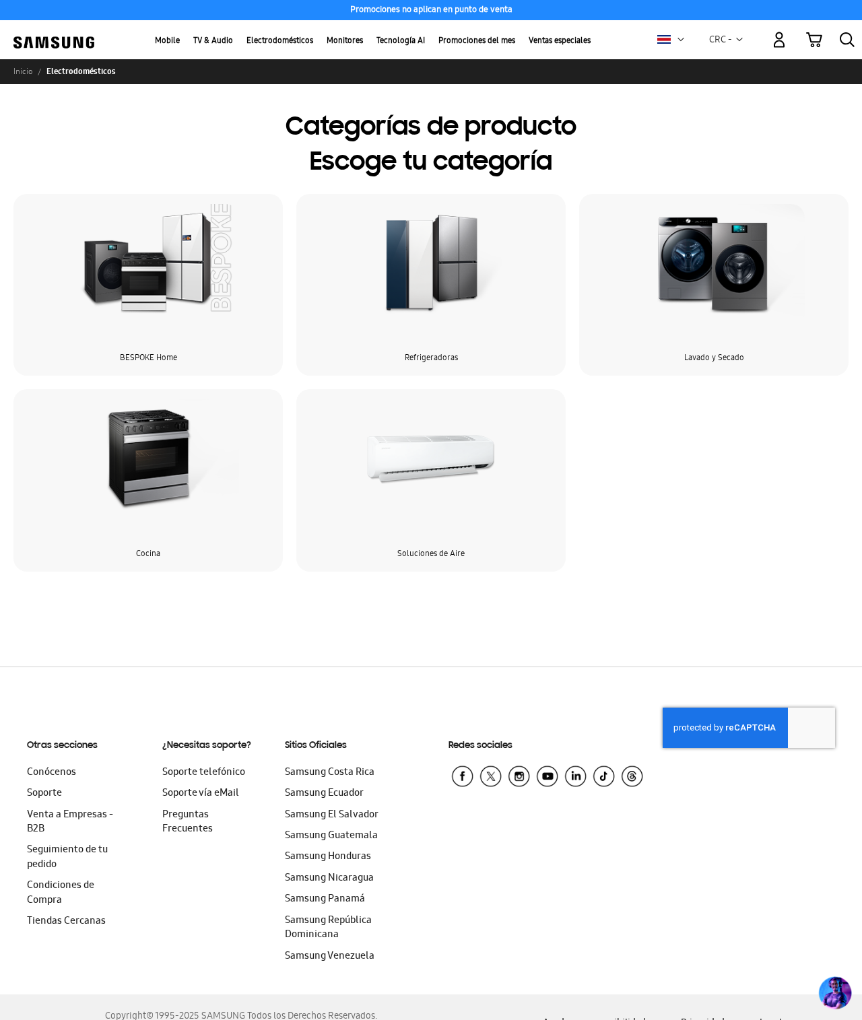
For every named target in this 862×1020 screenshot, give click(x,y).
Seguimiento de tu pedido (67, 857)
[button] (680, 39)
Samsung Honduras (328, 857)
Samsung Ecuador (324, 794)
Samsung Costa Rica (329, 773)
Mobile (167, 41)
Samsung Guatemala (331, 836)
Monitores (345, 41)
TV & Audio (213, 41)
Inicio (22, 71)
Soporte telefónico (203, 773)
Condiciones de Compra (60, 893)
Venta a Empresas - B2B (70, 822)
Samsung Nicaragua (329, 879)
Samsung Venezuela (329, 957)
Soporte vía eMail (200, 794)
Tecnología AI (400, 41)
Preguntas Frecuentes (187, 822)
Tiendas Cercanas (66, 922)
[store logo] (53, 31)
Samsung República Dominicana (328, 928)
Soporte (44, 794)
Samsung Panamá (325, 899)
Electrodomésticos (279, 41)
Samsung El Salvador (331, 815)
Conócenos (51, 773)
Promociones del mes (476, 41)
